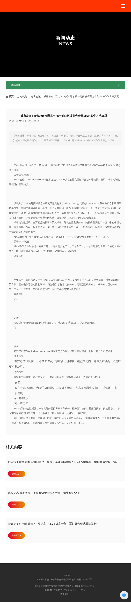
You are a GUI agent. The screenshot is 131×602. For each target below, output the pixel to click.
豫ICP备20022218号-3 (84, 586)
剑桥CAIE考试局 (84, 579)
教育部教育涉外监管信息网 (62, 579)
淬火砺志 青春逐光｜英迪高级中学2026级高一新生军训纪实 (44, 492)
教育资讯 (36, 96)
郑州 (74, 590)
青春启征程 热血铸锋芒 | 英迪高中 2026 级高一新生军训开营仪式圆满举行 (52, 523)
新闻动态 (22, 96)
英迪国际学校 (43, 579)
